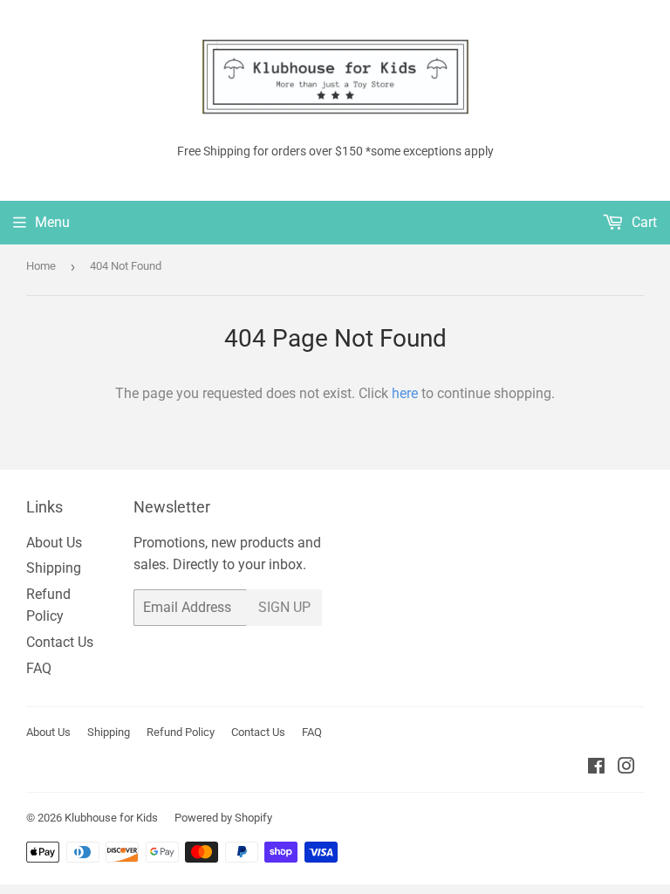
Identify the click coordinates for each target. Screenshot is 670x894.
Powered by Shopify (223, 817)
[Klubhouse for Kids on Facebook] (596, 768)
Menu (52, 222)
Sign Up (284, 607)
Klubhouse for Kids (111, 817)
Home (41, 265)
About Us (54, 542)
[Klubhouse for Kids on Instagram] (626, 768)
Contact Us (59, 642)
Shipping (53, 568)
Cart (642, 222)
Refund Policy (181, 732)
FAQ (38, 668)
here (405, 393)
